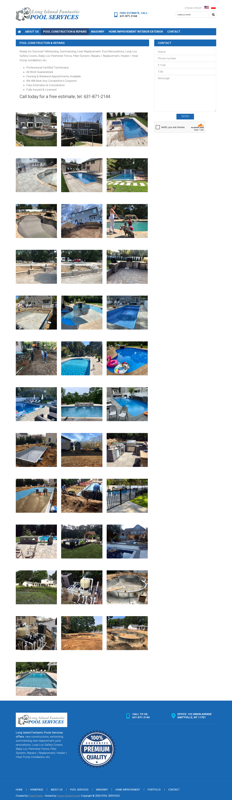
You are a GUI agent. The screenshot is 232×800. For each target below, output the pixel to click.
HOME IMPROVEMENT (127, 789)
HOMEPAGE (36, 789)
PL (206, 7)
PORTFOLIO (154, 789)
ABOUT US (32, 31)
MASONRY (97, 31)
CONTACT (173, 31)
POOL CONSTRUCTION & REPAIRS (65, 31)
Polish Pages (36, 795)
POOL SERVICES (79, 789)
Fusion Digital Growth (69, 795)
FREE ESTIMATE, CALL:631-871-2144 (134, 15)
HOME (19, 31)
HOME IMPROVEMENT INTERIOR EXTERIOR (136, 31)
